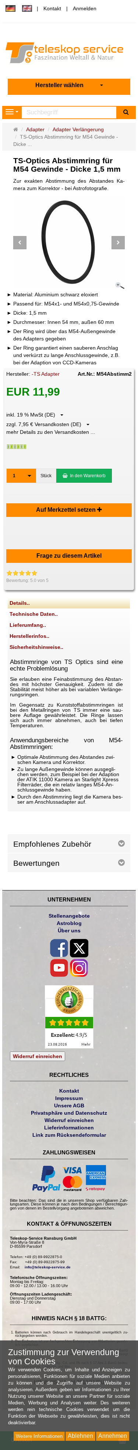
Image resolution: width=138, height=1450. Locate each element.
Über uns (69, 930)
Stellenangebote (69, 916)
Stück (46, 475)
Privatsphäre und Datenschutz (69, 1113)
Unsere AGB (69, 1105)
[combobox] (69, 85)
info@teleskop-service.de (48, 1267)
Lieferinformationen (69, 1128)
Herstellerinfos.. (29, 636)
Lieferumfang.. (28, 625)
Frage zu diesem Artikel (69, 556)
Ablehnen (80, 1436)
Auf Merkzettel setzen (66, 510)
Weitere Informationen (39, 1436)
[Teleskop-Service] (69, 54)
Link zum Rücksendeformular (69, 1135)
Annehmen (112, 1436)
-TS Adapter (46, 374)
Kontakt (52, 8)
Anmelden (84, 8)
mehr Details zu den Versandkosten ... (50, 432)
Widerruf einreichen (37, 1056)
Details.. (20, 603)
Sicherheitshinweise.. (36, 647)
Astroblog (69, 923)
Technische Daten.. (34, 614)
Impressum (69, 1098)
